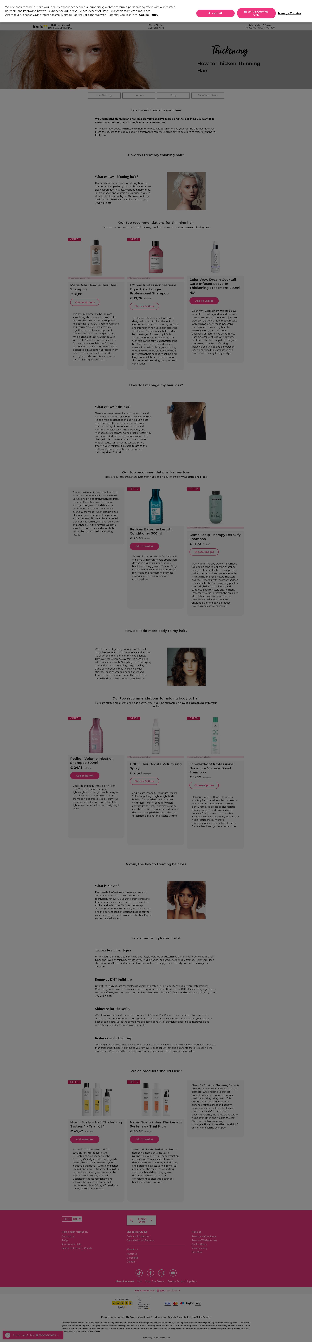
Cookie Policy (148, 14)
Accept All (215, 13)
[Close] (306, 10)
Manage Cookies (288, 13)
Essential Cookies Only (256, 13)
